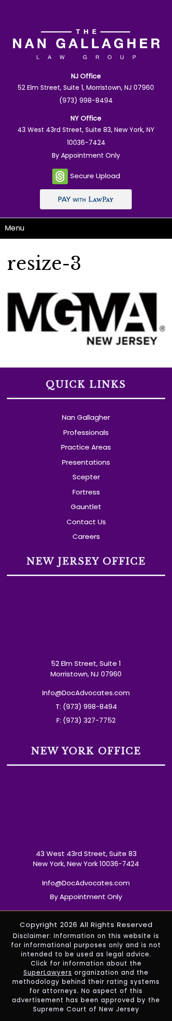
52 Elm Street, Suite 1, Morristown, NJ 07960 (86, 87)
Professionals (86, 432)
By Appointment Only (86, 155)
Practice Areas (86, 447)
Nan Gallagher (86, 417)
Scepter (86, 477)
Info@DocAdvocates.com (86, 692)
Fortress (86, 492)
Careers (86, 536)
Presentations (86, 462)
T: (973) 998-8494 (86, 706)
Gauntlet (86, 506)
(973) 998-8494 (86, 100)
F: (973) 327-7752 (86, 720)
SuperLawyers (47, 972)
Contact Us (86, 522)
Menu (14, 228)
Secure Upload (95, 176)
